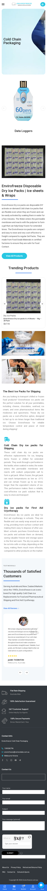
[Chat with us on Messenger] (41, 885)
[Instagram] (11, 760)
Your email (6, 799)
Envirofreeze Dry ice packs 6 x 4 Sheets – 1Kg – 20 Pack (22, 320)
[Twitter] (7, 760)
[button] (3, 4)
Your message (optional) (11, 819)
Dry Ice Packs (10, 315)
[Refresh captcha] (29, 837)
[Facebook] (3, 760)
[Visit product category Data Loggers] (23, 101)
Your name (6, 788)
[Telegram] (20, 760)
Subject (5, 809)
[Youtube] (16, 760)
